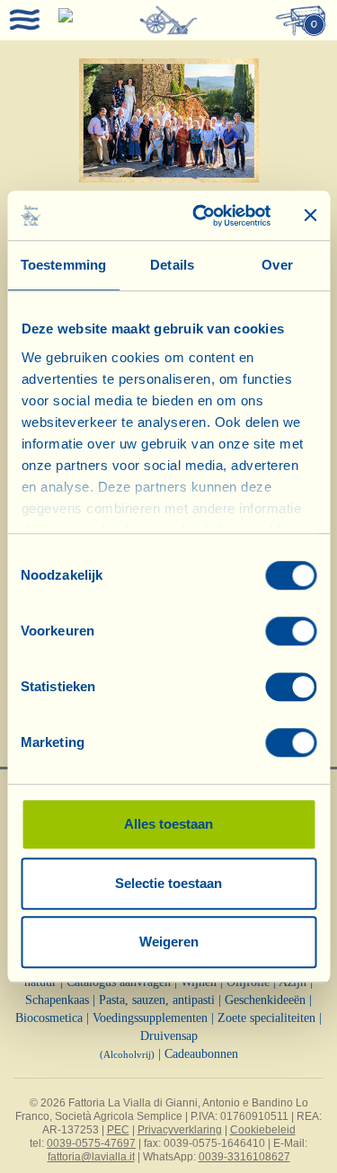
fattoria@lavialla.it (91, 1157)
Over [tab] (277, 264)
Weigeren (169, 941)
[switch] (290, 631)
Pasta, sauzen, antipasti (157, 1000)
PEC (118, 1130)
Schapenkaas (57, 1000)
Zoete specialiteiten (266, 1018)
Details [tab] (172, 264)
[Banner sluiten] (310, 215)
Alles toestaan (168, 823)
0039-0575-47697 (91, 1143)
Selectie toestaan (168, 883)
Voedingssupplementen (150, 1018)
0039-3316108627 (244, 1157)
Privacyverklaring (179, 1130)
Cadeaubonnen (201, 1054)
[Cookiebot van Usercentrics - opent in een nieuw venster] (200, 215)
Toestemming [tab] (63, 264)
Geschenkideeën (265, 1000)
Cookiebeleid (263, 1130)
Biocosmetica (49, 1018)
